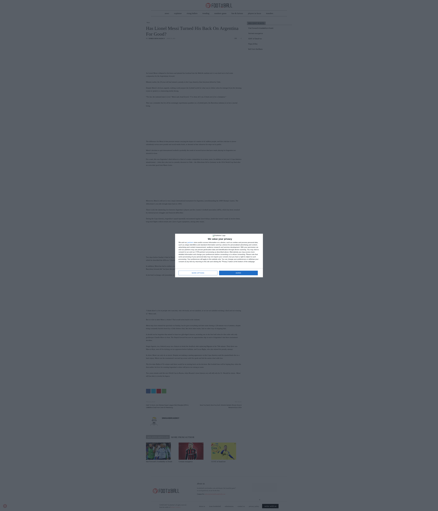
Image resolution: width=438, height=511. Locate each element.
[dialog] (219, 255)
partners (190, 242)
